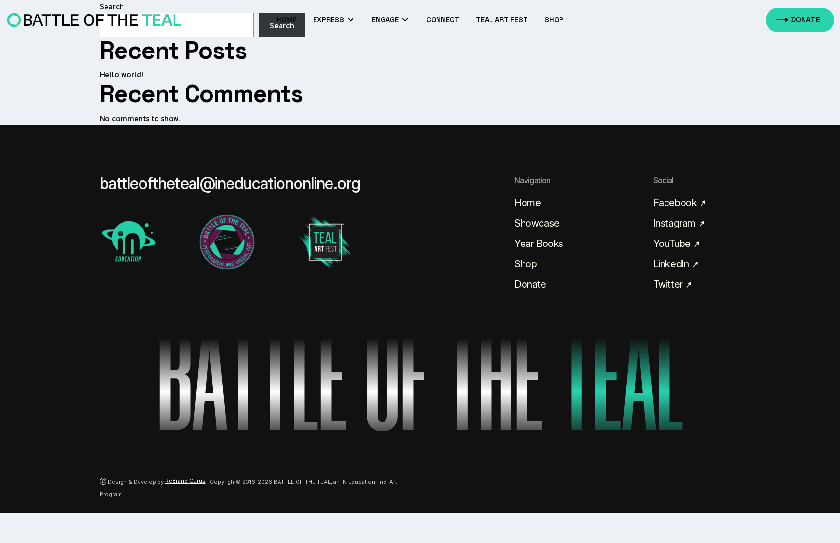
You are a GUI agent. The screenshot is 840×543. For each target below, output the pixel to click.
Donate (530, 284)
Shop (525, 264)
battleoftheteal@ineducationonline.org (230, 183)
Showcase (537, 223)
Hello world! (121, 74)
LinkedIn (672, 264)
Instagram (675, 223)
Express (329, 19)
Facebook (676, 203)
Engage (386, 19)
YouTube (673, 243)
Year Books (538, 243)
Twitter (669, 284)
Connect (442, 19)
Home (287, 19)
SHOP (553, 19)
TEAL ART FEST (502, 19)
